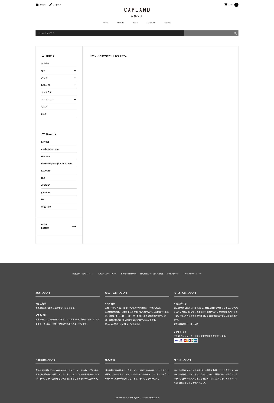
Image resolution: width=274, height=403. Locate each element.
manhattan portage (50, 149)
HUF (43, 178)
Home (105, 22)
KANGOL (45, 142)
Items (135, 22)
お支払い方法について (107, 274)
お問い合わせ (172, 274)
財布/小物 (59, 85)
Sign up (55, 4)
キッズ (44, 107)
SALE (43, 114)
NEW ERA (45, 156)
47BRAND (45, 185)
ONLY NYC (46, 207)
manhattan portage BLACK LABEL (56, 163)
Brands (120, 22)
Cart (230, 4)
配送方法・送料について (82, 274)
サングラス (46, 92)
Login (40, 4)
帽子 (59, 70)
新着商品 (45, 63)
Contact (167, 22)
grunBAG (45, 192)
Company (151, 22)
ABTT (49, 33)
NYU (43, 199)
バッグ (59, 78)
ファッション (59, 99)
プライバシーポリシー (192, 274)
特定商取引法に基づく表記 (151, 274)
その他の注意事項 (128, 274)
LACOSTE (45, 171)
